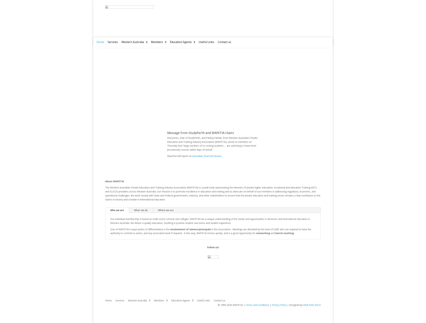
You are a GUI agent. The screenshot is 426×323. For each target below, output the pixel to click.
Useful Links (206, 42)
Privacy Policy (279, 305)
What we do (141, 210)
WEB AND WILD (312, 305)
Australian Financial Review (206, 156)
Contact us (224, 42)
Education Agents (181, 42)
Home (100, 42)
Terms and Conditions (257, 305)
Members (157, 42)
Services (113, 42)
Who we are (117, 210)
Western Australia (132, 42)
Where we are (166, 210)
